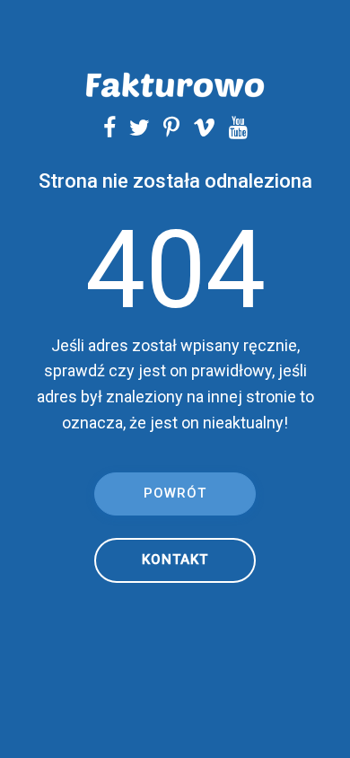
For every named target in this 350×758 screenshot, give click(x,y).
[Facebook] (109, 127)
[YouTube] (231, 127)
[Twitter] (133, 127)
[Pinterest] (164, 127)
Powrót (175, 493)
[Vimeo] (197, 127)
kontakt (174, 559)
